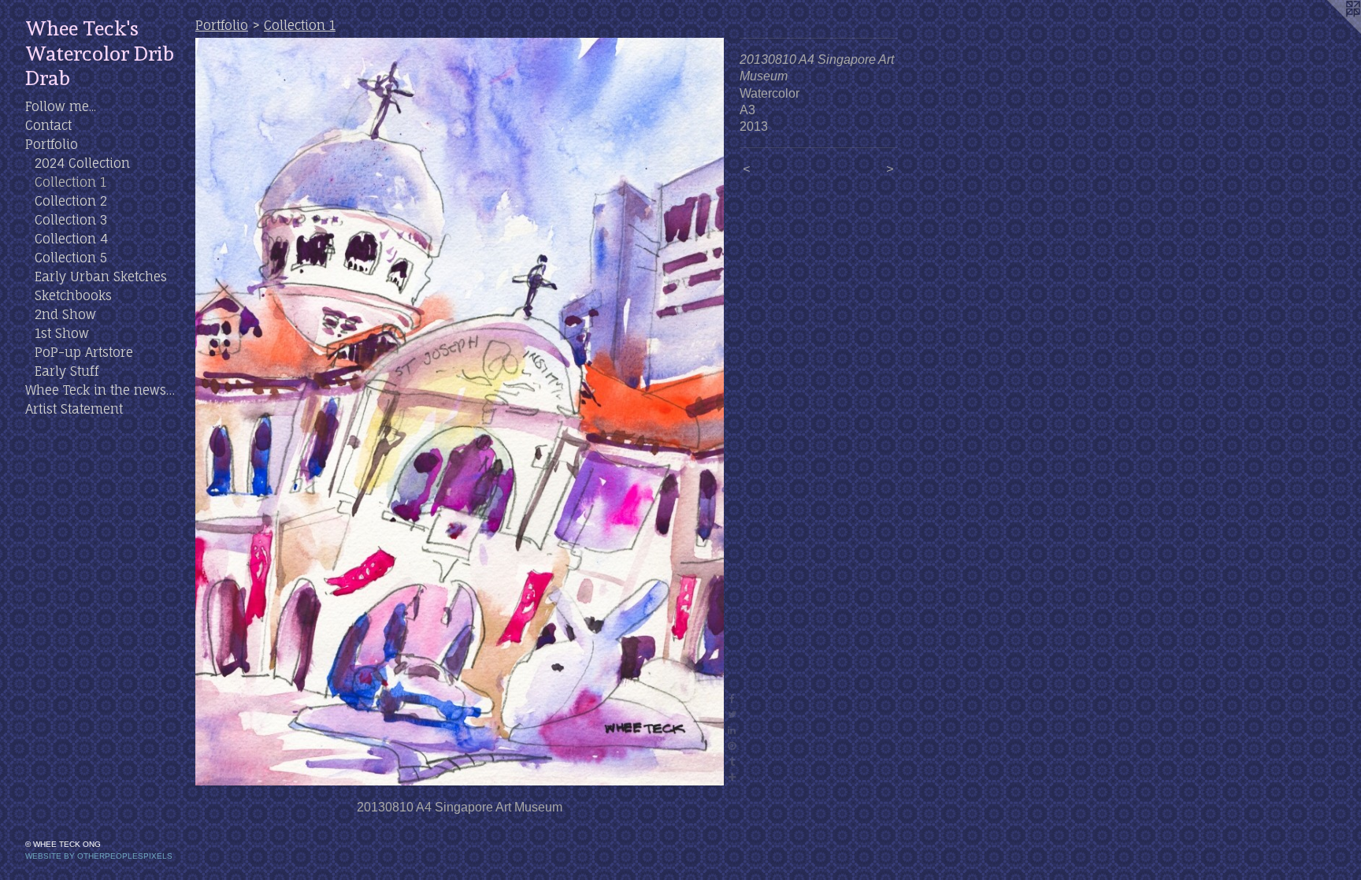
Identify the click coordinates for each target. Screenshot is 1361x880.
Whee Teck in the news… (100, 390)
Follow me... (60, 106)
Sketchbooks (73, 295)
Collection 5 (71, 257)
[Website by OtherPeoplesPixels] (1329, 31)
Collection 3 (71, 220)
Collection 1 (70, 182)
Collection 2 (71, 201)
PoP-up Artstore (84, 352)
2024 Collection (82, 163)
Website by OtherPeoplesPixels (98, 856)
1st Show (62, 333)
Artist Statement (74, 409)
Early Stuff (66, 371)
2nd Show (65, 314)
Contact (48, 125)
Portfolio (51, 144)
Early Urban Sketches (101, 276)
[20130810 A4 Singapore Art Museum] (459, 411)
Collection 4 (71, 239)
